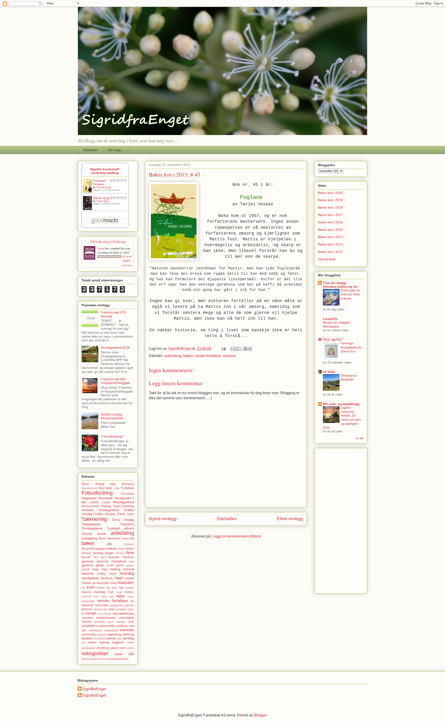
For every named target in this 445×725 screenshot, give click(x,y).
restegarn (121, 609)
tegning (104, 642)
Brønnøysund (89, 488)
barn (102, 538)
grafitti (110, 565)
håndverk (107, 578)
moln (119, 592)
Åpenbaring (88, 658)
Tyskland (113, 528)
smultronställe (105, 626)
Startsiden (90, 150)
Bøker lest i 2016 (330, 222)
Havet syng (101, 198)
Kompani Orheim (99, 182)
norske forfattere (207, 356)
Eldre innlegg (290, 518)
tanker (92, 642)
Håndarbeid (326, 259)
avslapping (89, 538)
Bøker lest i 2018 (330, 207)
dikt (109, 544)
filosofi (86, 557)
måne (104, 596)
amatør (101, 533)
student (87, 638)
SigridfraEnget (94, 689)
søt (83, 642)
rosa (99, 613)
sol (84, 630)
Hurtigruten (123, 498)
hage (95, 569)
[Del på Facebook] (245, 348)
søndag (128, 638)
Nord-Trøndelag (123, 506)
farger (109, 553)
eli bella (329, 372)
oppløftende (116, 605)
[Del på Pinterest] (250, 348)
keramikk (103, 583)
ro (83, 613)
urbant (130, 642)
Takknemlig (94, 519)
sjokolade (99, 621)
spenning (114, 634)
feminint (120, 553)
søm (119, 638)
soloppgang (110, 630)
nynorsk (229, 356)
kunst (101, 587)
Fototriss (127, 488)
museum (86, 596)
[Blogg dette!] (237, 348)
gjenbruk (87, 565)
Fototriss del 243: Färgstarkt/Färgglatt (115, 381)
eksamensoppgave (94, 548)
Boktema (128, 484)
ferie (130, 553)
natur (120, 596)
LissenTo (330, 319)
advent (129, 528)
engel (121, 548)
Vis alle (359, 438)
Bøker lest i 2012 (330, 252)
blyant (125, 538)
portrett (97, 609)
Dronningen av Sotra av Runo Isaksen (350, 294)
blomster (114, 538)
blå (132, 538)
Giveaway (127, 493)
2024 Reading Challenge (108, 241)
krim (91, 587)
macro (86, 592)
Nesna (106, 506)
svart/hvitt (99, 638)
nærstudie (101, 605)
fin (95, 557)
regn (111, 609)
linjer (114, 587)
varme (130, 648)
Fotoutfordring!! (112, 436)
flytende (113, 557)
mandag (99, 592)
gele (131, 561)
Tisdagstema (91, 524)
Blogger (260, 715)
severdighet (126, 617)
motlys (129, 592)
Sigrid (101, 248)
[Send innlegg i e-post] (223, 349)
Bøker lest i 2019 (330, 200)
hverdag (127, 573)
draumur (129, 544)
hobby (102, 573)
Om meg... (115, 150)
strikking (128, 634)
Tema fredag (123, 520)
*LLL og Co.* (333, 339)
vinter (118, 654)
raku (105, 609)
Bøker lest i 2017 (330, 215)
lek (108, 587)
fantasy (98, 553)
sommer (127, 630)
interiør (86, 583)
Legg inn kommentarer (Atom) (236, 536)
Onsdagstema (109, 510)
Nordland (87, 510)
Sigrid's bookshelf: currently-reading (105, 171)
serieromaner (106, 617)
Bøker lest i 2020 (330, 193)
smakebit (88, 626)
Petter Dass (125, 514)
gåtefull (85, 569)
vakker (113, 648)
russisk (107, 613)
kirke (113, 583)
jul (93, 583)
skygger (121, 621)
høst (119, 578)
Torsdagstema (92, 528)
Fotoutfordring (97, 493)
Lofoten (94, 502)
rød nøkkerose (123, 613)
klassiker (126, 582)
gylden (130, 565)
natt (111, 596)
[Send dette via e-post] (232, 348)
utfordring (102, 648)
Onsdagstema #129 (115, 347)
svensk (111, 638)
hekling (115, 569)
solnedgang (95, 630)
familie (129, 548)
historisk (88, 573)
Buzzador (105, 488)
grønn (120, 565)
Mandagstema (123, 502)
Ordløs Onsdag (104, 514)
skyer (110, 621)
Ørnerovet (101, 658)
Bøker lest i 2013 (330, 244)
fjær (103, 557)
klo (83, 587)
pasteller (129, 605)
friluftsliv (128, 557)
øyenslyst (122, 659)
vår (131, 654)
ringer (130, 609)
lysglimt (130, 587)
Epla (116, 488)
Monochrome (90, 506)
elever (112, 548)
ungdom (118, 642)
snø (131, 626)
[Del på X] (241, 348)
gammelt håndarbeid (111, 561)
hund (113, 573)
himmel (128, 569)
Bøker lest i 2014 (330, 237)
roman (90, 613)
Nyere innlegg (163, 518)
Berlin (85, 484)
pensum (87, 609)
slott (131, 621)
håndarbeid (90, 578)
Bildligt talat (105, 484)
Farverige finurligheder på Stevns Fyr (351, 347)
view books (126, 265)
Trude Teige (102, 201)
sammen (87, 617)
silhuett (86, 621)
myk (96, 596)
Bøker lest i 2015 (330, 230)
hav (104, 569)
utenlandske (88, 648)
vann (122, 648)
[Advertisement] (332, 519)
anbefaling (172, 356)
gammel (87, 561)
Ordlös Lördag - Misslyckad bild (112, 416)
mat (110, 592)
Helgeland (89, 498)
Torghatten (127, 524)
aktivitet (87, 533)
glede (100, 565)
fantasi (86, 553)
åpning (111, 658)
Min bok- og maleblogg (341, 404)
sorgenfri (102, 634)
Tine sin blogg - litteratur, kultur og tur (340, 284)
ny (132, 601)
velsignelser (95, 653)
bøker (188, 356)
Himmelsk (105, 498)
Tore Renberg (103, 187)
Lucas (106, 502)
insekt (129, 578)
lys (121, 587)
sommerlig (88, 634)
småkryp (122, 626)
